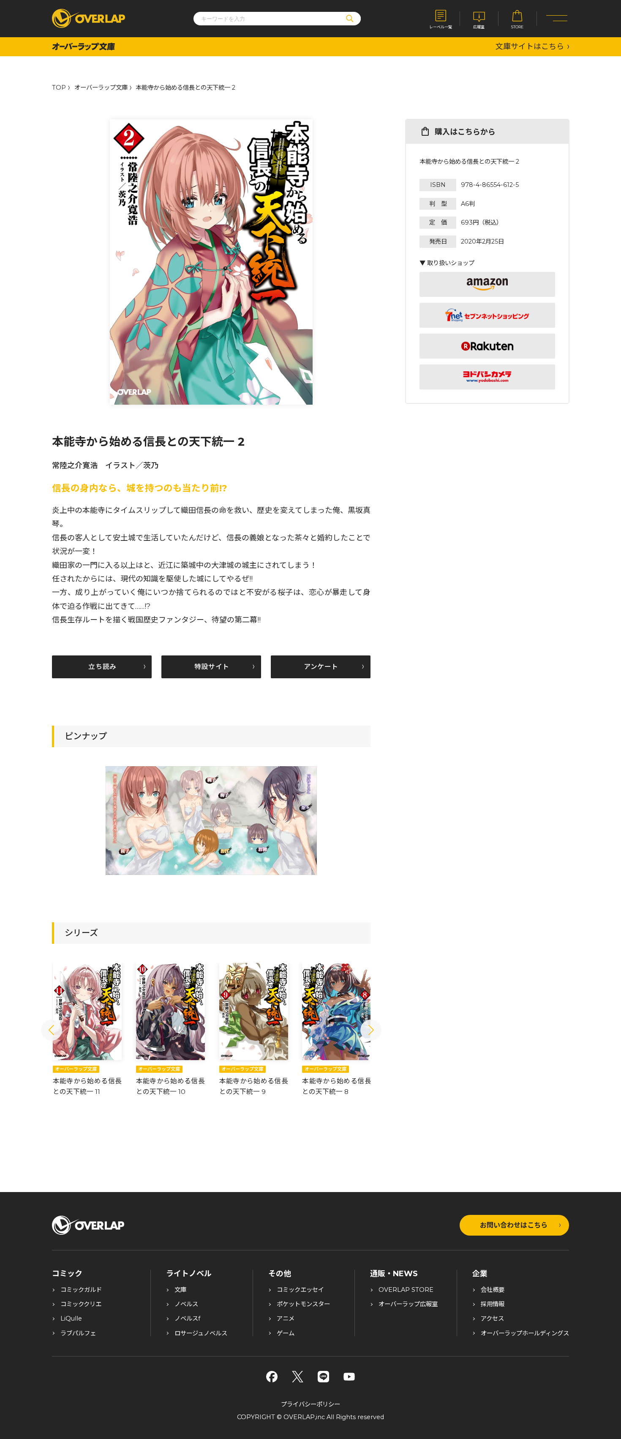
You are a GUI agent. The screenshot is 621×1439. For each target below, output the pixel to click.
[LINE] (323, 1376)
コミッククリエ (80, 1304)
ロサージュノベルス (200, 1333)
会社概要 (492, 1290)
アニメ (285, 1318)
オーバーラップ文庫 (101, 87)
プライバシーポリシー (310, 1404)
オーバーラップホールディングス (525, 1333)
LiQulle (71, 1318)
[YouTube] (349, 1376)
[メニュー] (557, 19)
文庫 (180, 1290)
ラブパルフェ (78, 1333)
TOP (59, 87)
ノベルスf (187, 1318)
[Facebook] (272, 1376)
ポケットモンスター (303, 1304)
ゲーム (285, 1333)
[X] (297, 1376)
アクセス (492, 1318)
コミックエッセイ (300, 1290)
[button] (51, 1030)
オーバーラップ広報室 (408, 1304)
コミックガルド (81, 1290)
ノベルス (186, 1304)
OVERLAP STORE (406, 1290)
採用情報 (492, 1304)
